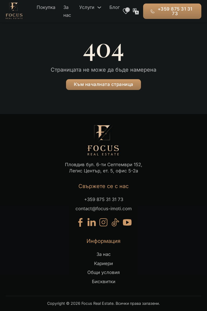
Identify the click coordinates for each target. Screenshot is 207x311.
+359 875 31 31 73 (175, 11)
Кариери (103, 263)
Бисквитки (103, 281)
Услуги (86, 7)
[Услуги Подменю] (99, 7)
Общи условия (103, 272)
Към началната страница (103, 84)
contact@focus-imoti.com (103, 208)
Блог (114, 7)
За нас (67, 11)
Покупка (46, 7)
